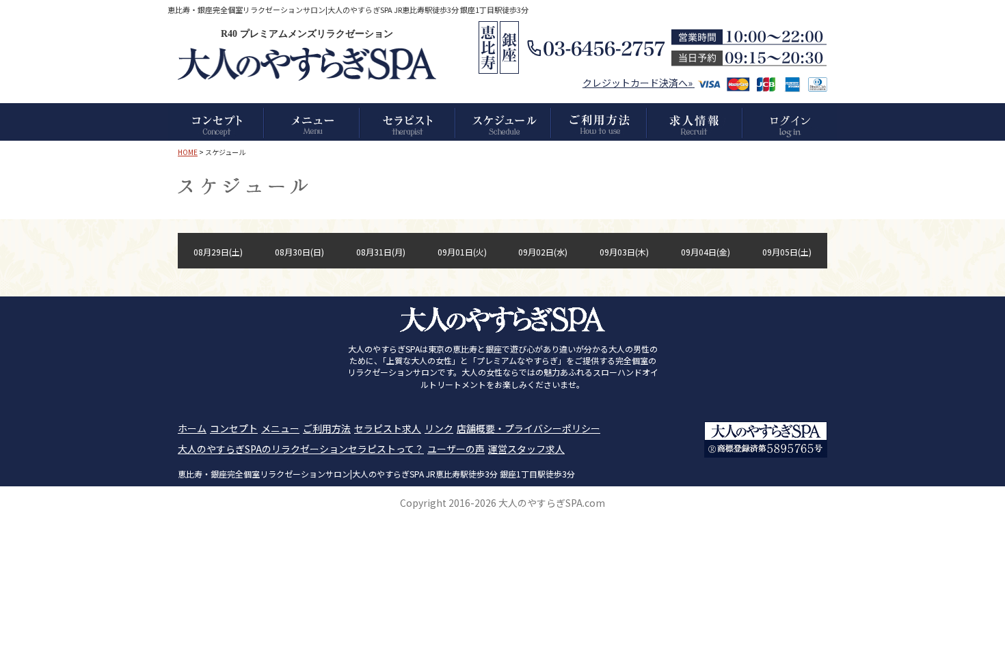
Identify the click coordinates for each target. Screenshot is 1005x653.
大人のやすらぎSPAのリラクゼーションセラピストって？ (301, 449)
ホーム (192, 428)
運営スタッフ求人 (526, 449)
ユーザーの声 (456, 449)
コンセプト (234, 428)
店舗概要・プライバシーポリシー (528, 428)
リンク (439, 428)
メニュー (280, 428)
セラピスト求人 (387, 428)
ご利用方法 (327, 428)
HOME (188, 152)
